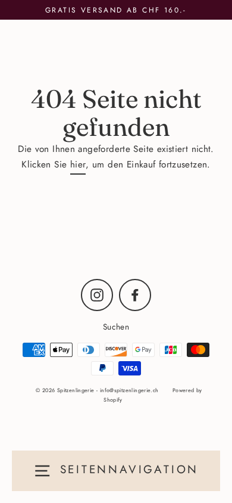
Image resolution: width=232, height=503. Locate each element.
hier (78, 164)
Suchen (116, 327)
